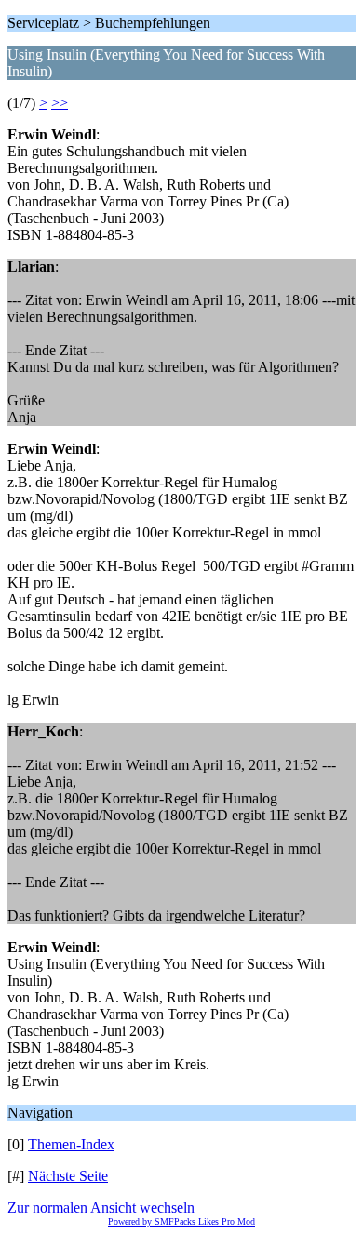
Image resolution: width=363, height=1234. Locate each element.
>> (59, 103)
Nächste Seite (68, 1176)
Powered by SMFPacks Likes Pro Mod (181, 1221)
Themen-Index (71, 1144)
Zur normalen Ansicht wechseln (101, 1207)
